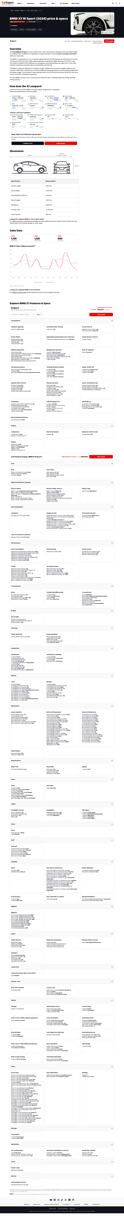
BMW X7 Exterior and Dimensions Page (25, 221)
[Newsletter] (113, 3)
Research (30, 3)
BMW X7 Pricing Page (19, 292)
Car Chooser (64, 3)
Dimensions (87, 41)
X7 (25, 10)
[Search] (116, 3)
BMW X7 (19, 52)
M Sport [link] (41, 10)
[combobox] (22, 314)
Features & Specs (97, 41)
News (19, 3)
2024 (28, 10)
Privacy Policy (52, 1208)
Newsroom (36, 1204)
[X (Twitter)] (66, 1200)
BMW (22, 10)
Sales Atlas (75, 3)
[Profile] (119, 3)
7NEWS (86, 1204)
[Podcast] (73, 1200)
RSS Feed (72, 1208)
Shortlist (43, 3)
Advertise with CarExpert (51, 1204)
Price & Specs (34, 10)
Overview (67, 41)
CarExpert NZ (96, 1204)
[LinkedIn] (69, 1200)
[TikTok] (62, 1200)
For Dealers (66, 1204)
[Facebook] (55, 1200)
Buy (53, 3)
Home (12, 10)
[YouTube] (51, 1200)
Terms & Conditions (63, 1208)
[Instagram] (58, 1200)
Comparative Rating (77, 41)
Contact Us (77, 1204)
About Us (26, 1204)
